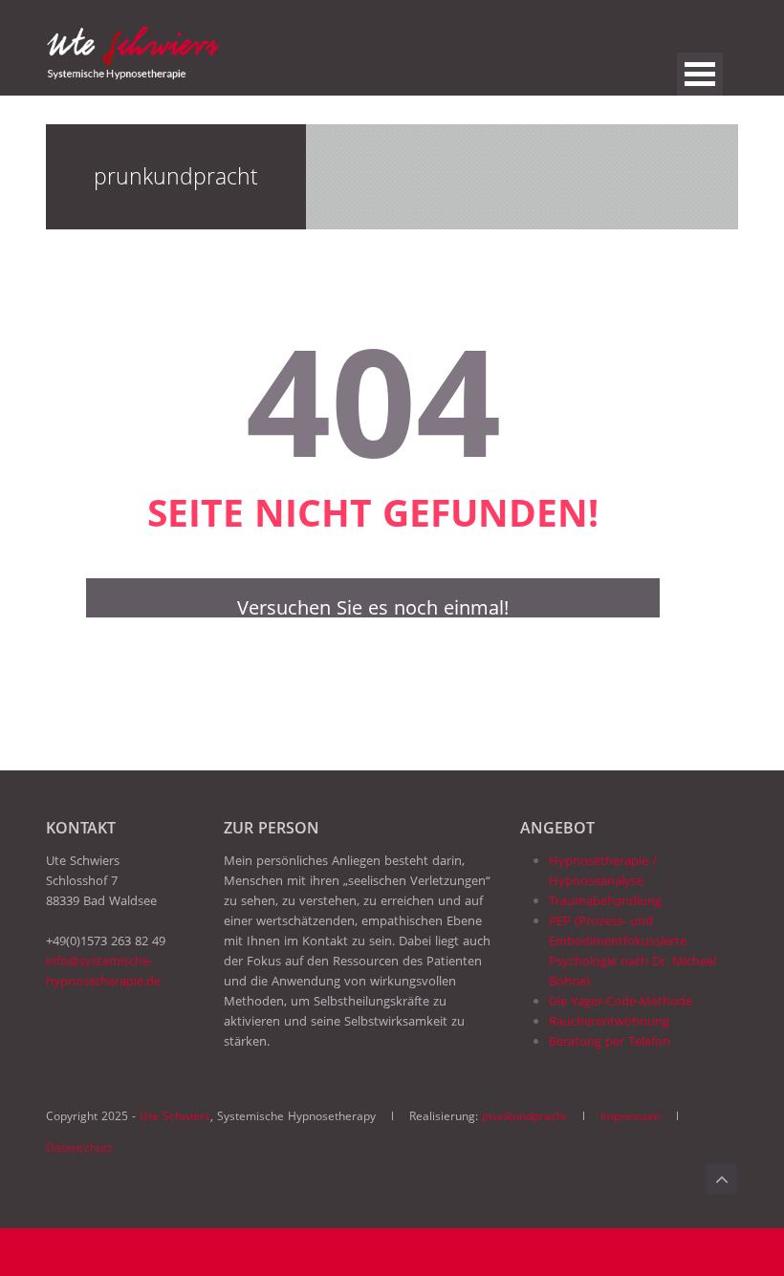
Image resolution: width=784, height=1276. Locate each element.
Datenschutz (79, 1147)
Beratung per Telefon (609, 1040)
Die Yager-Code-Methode (620, 1000)
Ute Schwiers (175, 1116)
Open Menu (700, 74)
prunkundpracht (524, 1116)
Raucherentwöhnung (609, 1020)
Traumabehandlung (605, 900)
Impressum (630, 1116)
